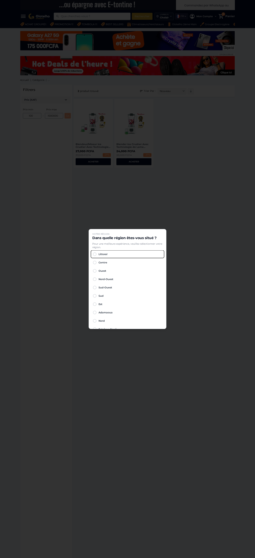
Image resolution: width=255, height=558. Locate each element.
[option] (127, 254)
